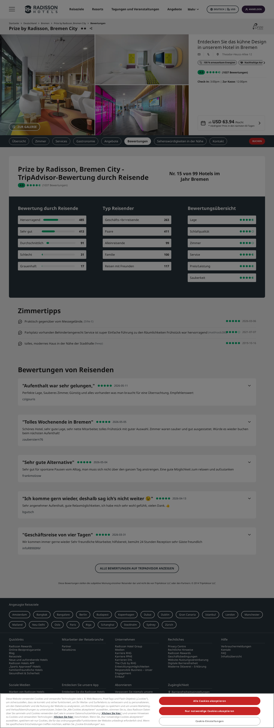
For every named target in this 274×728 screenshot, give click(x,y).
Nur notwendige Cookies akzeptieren (209, 711)
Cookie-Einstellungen (210, 721)
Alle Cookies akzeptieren (209, 701)
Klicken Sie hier (111, 713)
